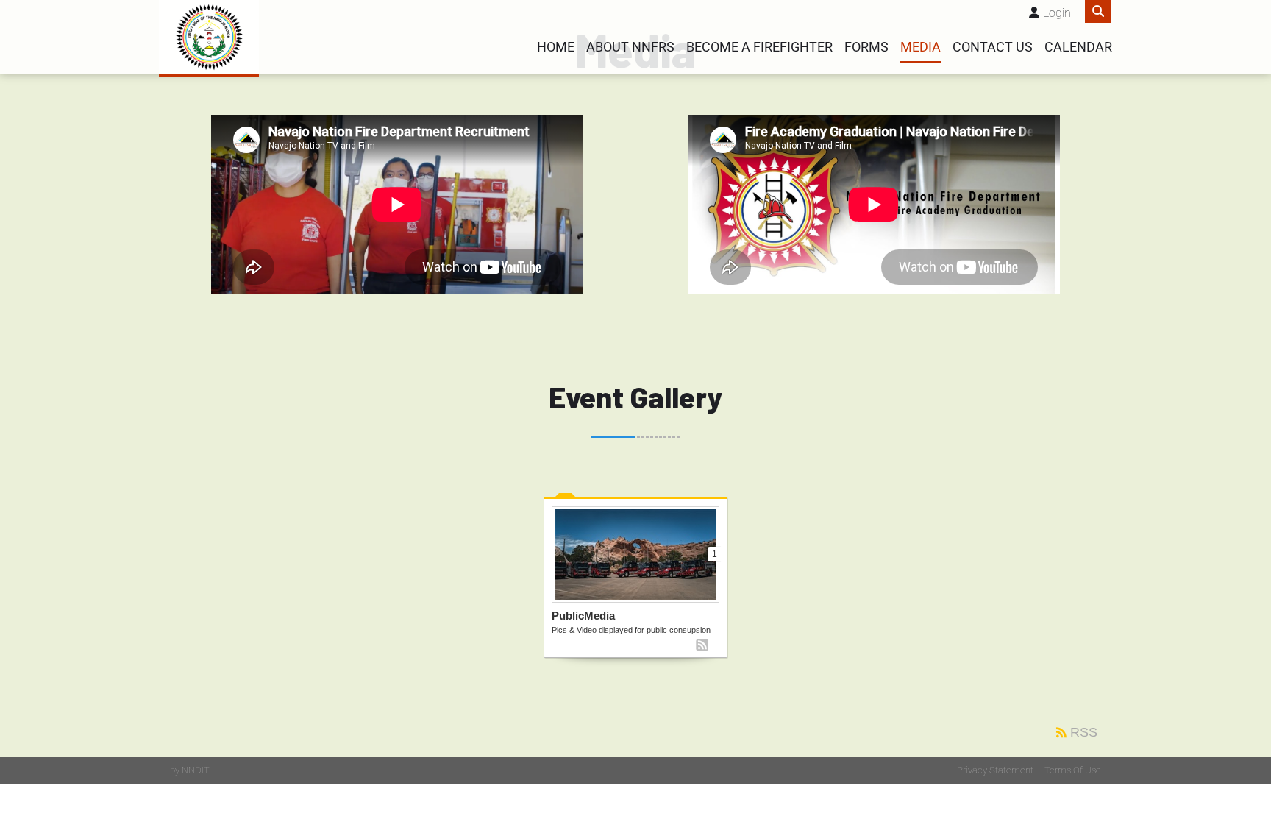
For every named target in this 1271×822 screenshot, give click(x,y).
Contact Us (993, 47)
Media (920, 47)
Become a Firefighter (759, 47)
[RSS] (702, 645)
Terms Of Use (1072, 770)
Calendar (1078, 47)
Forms (866, 47)
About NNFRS (630, 47)
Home (555, 47)
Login (1057, 13)
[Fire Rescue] (209, 37)
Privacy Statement (995, 770)
